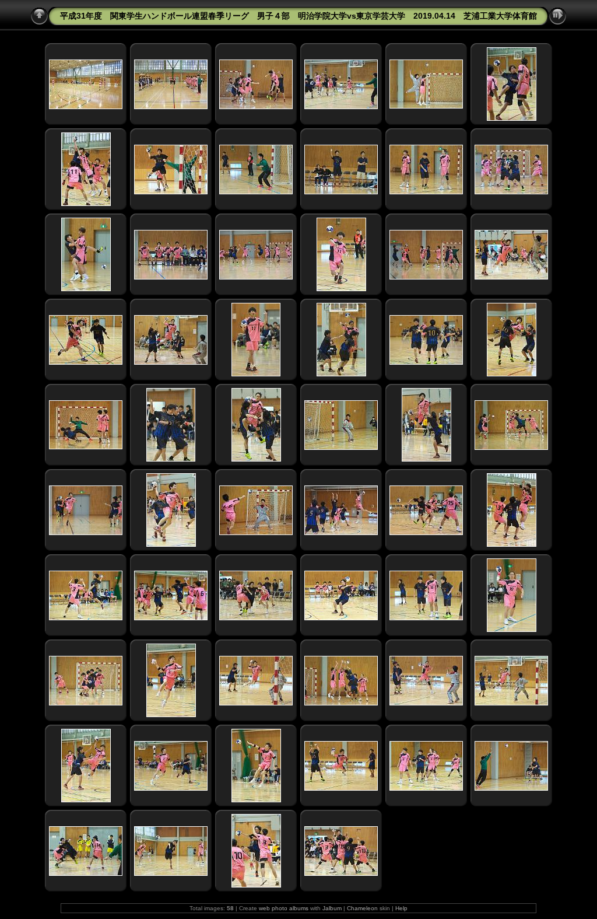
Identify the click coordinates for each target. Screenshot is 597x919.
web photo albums (283, 908)
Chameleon (362, 908)
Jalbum (332, 908)
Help (401, 908)
